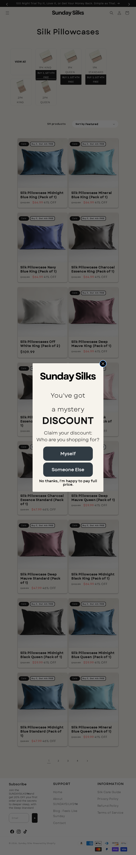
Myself (68, 453)
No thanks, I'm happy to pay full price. (68, 482)
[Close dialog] (103, 364)
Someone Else (68, 469)
